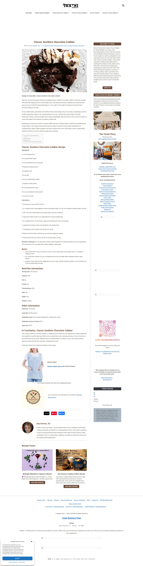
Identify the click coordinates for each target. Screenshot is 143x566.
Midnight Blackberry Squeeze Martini (37, 474)
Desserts (56, 45)
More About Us (107, 379)
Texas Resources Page (107, 171)
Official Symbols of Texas (107, 201)
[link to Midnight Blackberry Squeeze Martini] (37, 460)
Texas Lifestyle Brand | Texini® (107, 139)
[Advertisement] (71, 26)
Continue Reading (37, 482)
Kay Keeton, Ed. (35, 45)
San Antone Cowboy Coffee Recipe (71, 474)
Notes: (26, 137)
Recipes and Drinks (78, 45)
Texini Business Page (71, 518)
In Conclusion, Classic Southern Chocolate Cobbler (32, 141)
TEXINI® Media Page (106, 500)
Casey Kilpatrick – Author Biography (95, 506)
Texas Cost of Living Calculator (107, 169)
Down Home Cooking (42, 13)
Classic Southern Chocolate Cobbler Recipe (31, 135)
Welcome (29, 13)
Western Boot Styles (107, 193)
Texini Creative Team (75, 504)
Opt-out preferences (13, 562)
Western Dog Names (107, 183)
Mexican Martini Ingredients (107, 195)
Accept (17, 558)
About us (49, 500)
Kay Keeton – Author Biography (55, 506)
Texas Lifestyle (107, 185)
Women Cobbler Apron (54, 366)
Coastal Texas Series (109, 13)
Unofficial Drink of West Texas (107, 205)
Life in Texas (94, 13)
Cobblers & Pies (49, 45)
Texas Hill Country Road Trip (107, 187)
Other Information (27, 140)
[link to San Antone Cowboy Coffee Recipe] (71, 460)
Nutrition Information (27, 138)
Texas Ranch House (107, 189)
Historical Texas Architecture (107, 191)
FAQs (88, 500)
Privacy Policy (22, 562)
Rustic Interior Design (107, 207)
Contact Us (95, 500)
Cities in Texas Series (79, 13)
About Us (107, 88)
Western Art (107, 209)
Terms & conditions (79, 500)
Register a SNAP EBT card (107, 167)
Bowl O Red (107, 203)
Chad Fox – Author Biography (74, 506)
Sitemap (56, 500)
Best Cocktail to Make (107, 199)
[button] (31, 541)
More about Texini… (107, 377)
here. (54, 345)
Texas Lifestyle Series (60, 13)
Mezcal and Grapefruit (107, 211)
